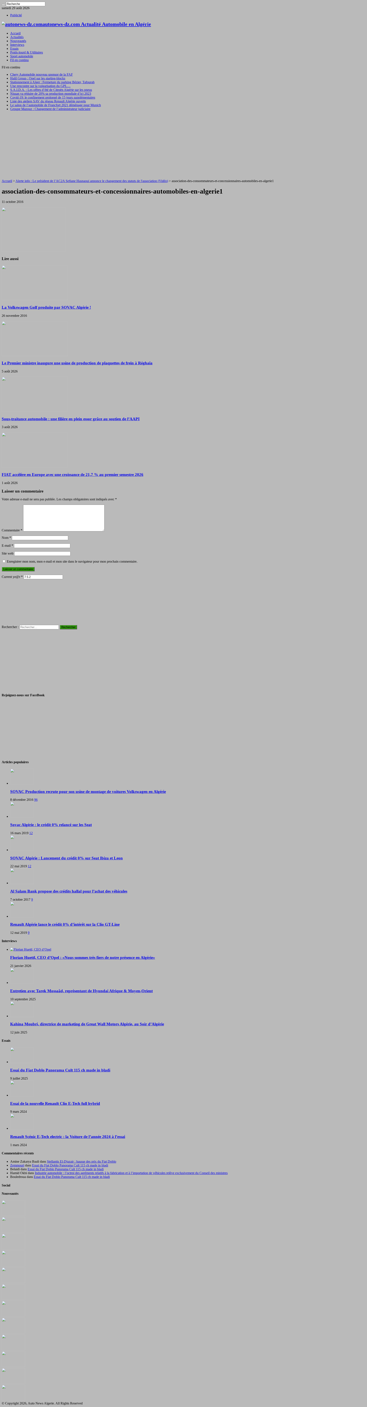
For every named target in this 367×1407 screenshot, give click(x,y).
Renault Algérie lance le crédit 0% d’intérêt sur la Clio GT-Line (65, 924)
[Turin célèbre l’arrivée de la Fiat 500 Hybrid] (13, 1315)
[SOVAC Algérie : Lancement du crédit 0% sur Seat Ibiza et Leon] (22, 850)
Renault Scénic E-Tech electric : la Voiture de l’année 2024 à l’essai (67, 1136)
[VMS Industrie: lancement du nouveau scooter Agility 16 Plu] (13, 1366)
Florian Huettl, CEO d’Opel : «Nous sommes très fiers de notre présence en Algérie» (82, 957)
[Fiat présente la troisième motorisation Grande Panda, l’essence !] (13, 1399)
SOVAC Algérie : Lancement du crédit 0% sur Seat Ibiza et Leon (66, 858)
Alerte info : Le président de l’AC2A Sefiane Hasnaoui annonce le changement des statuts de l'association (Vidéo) (92, 181)
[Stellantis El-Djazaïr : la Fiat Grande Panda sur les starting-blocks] (13, 1215)
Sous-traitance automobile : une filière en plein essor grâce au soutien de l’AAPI (71, 419)
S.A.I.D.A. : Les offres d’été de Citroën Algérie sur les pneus (51, 90)
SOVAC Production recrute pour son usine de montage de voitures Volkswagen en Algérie (88, 791)
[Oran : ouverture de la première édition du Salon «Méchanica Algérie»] (13, 1231)
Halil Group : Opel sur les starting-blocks (37, 78)
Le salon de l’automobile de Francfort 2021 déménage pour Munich (55, 105)
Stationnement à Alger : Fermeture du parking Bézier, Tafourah (52, 82)
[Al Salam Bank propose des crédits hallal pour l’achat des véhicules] (22, 883)
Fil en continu (19, 60)
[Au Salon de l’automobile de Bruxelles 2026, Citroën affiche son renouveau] (13, 1282)
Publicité (16, 15)
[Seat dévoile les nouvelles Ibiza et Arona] (13, 1382)
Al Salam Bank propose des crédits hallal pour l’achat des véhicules (68, 891)
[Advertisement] (183, 144)
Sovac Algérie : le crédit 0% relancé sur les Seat (51, 824)
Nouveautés (18, 41)
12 (31, 833)
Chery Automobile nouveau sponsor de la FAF (41, 74)
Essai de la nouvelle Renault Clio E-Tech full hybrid (55, 1103)
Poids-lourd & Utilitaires (26, 52)
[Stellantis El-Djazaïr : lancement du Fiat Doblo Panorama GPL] (13, 1349)
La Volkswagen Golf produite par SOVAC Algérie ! (46, 307)
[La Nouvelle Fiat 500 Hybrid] (13, 1332)
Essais (14, 48)
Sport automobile (21, 56)
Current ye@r (12, 577)
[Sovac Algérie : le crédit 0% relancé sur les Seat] (22, 816)
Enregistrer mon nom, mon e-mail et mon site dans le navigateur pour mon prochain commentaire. (72, 561)
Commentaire (12, 530)
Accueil (15, 33)
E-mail (7, 545)
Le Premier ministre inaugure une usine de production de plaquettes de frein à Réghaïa (77, 363)
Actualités (17, 37)
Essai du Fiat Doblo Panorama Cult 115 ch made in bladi (60, 1070)
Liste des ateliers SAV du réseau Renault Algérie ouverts (48, 101)
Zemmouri (17, 1165)
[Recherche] (3, 5)
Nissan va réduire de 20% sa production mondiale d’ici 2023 (50, 93)
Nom (6, 537)
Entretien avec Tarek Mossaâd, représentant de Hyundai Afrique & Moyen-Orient (81, 991)
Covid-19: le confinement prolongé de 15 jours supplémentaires (52, 97)
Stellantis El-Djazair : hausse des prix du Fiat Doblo (81, 1161)
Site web (7, 553)
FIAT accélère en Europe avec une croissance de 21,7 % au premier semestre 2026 (72, 474)
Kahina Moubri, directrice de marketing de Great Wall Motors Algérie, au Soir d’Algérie (87, 1024)
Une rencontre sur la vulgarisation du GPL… (40, 86)
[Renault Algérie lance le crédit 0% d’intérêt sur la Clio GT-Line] (22, 916)
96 (36, 799)
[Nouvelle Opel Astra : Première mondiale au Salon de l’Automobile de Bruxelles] (13, 1248)
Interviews (17, 45)
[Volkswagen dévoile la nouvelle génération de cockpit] (13, 1265)
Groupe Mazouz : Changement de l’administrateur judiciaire (50, 109)
